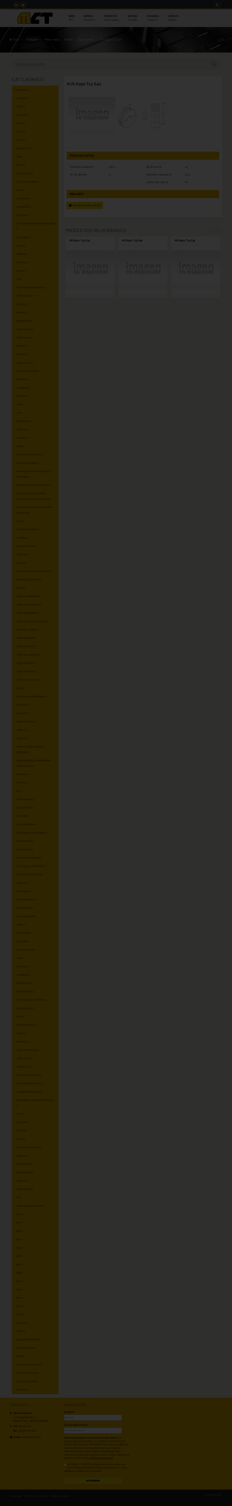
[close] (193, 711)
